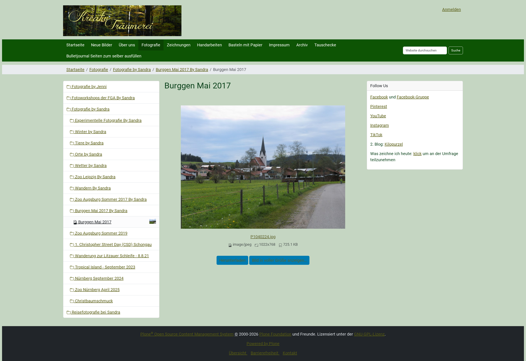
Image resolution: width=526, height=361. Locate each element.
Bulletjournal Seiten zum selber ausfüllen (103, 56)
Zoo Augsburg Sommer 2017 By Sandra (110, 199)
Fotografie (151, 44)
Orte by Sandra (88, 154)
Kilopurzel (394, 144)
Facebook (379, 97)
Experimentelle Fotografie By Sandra (108, 120)
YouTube (378, 115)
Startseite (75, 44)
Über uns (127, 44)
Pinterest (378, 106)
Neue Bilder (101, 44)
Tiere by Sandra (89, 143)
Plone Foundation (275, 334)
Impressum (279, 44)
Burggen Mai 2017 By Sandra (182, 69)
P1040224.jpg (263, 236)
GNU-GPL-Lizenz (369, 334)
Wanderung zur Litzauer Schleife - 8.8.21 (111, 255)
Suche (455, 50)
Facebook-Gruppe (413, 97)
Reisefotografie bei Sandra (95, 312)
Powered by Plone (263, 343)
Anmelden (451, 9)
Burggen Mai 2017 (94, 221)
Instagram (379, 125)
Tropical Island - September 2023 (104, 267)
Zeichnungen (178, 44)
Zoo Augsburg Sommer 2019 (100, 233)
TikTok (376, 134)
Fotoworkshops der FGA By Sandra (103, 97)
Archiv (302, 44)
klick (417, 153)
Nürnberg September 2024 (98, 278)
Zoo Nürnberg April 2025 (97, 289)
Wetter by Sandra (90, 165)
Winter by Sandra (90, 131)
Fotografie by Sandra (132, 69)
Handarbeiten (209, 44)
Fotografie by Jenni (89, 86)
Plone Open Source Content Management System (187, 334)
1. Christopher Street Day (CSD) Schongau (113, 244)
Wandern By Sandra (92, 188)
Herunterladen (232, 260)
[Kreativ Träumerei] (122, 20)
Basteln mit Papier (245, 44)
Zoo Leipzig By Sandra (94, 176)
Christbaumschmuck (93, 300)
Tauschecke (325, 44)
